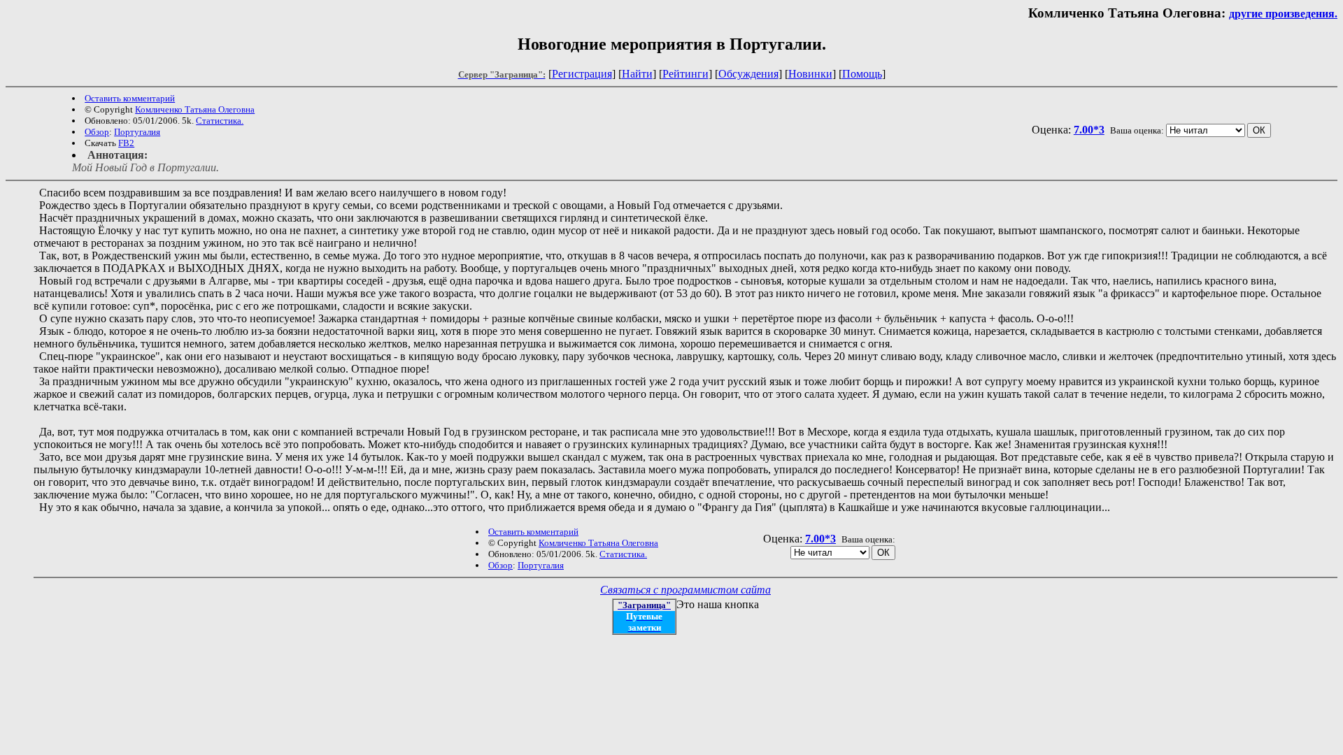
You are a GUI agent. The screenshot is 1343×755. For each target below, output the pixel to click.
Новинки (810, 74)
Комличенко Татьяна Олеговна (195, 109)
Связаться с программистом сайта (685, 590)
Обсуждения (748, 74)
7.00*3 (1089, 130)
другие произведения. (1283, 14)
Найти (637, 74)
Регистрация (582, 74)
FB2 (126, 143)
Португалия (137, 132)
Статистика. (219, 120)
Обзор (97, 132)
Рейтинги (685, 74)
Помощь (862, 74)
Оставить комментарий (130, 98)
